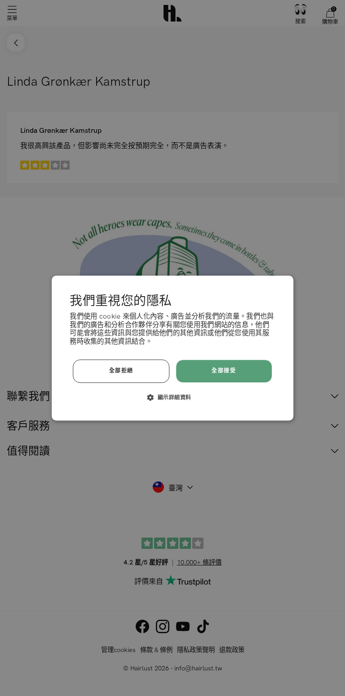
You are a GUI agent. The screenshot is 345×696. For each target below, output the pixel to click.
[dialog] (172, 348)
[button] (172, 397)
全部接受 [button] (224, 371)
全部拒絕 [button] (121, 371)
